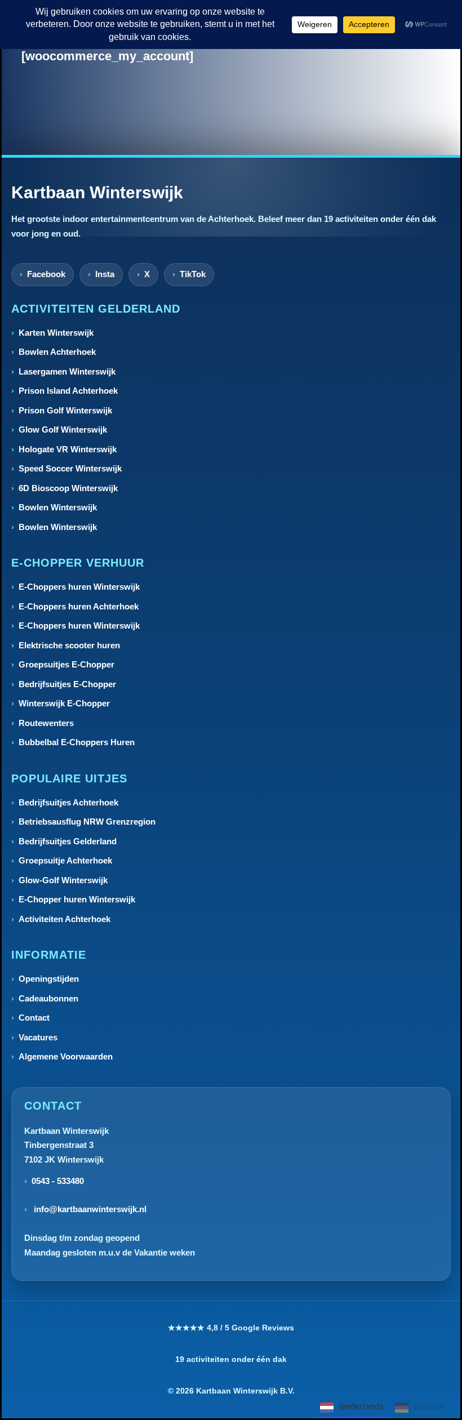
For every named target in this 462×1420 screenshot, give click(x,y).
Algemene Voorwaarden (66, 1056)
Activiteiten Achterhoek (64, 919)
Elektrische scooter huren (69, 645)
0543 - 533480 (58, 1181)
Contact (34, 1017)
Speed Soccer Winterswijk (70, 468)
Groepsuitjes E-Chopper (66, 664)
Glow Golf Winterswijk (63, 429)
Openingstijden (49, 978)
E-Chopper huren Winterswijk (77, 899)
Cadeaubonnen (48, 998)
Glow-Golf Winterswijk (63, 880)
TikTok (193, 274)
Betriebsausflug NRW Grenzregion (87, 821)
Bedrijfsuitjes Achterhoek (68, 802)
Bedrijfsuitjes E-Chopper (67, 684)
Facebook (46, 274)
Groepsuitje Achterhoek (65, 860)
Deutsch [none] (429, 1406)
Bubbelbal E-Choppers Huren (77, 742)
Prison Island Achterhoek (68, 390)
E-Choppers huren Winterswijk (79, 586)
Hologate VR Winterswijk (68, 449)
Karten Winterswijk (56, 332)
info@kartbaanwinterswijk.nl (89, 1209)
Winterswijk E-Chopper (64, 703)
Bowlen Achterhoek (57, 352)
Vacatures (38, 1037)
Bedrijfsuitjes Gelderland (68, 841)
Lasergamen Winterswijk (67, 371)
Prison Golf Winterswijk (65, 410)
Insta (104, 274)
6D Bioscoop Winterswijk (68, 488)
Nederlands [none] (361, 1406)
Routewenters (46, 723)
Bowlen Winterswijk (58, 507)
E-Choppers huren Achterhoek (79, 606)
